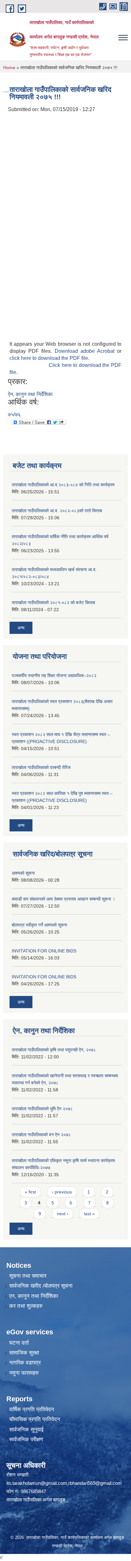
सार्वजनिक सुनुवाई (26, 1430)
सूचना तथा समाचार (27, 1276)
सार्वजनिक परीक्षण (26, 1439)
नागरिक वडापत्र (25, 1363)
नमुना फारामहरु (24, 1373)
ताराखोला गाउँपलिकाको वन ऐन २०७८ (41, 1134)
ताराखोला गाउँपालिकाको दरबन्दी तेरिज (41, 767)
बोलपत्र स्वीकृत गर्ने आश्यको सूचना (39, 924)
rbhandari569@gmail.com (95, 1483)
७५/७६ (14, 414)
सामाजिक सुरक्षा (24, 1353)
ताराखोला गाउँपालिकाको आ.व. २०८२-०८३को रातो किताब (57, 510)
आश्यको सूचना (23, 873)
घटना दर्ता (19, 1343)
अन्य (20, 627)
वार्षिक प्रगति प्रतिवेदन (31, 1409)
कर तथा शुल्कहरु (26, 1306)
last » (89, 1213)
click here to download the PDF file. (49, 358)
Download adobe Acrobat (86, 351)
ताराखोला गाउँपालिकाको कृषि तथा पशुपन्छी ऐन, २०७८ (54, 1049)
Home (9, 67)
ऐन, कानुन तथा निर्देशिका (30, 394)
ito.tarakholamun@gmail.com (36, 1483)
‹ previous (62, 1191)
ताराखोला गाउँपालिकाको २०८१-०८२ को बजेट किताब (53, 602)
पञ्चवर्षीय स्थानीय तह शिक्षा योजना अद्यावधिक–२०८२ (54, 675)
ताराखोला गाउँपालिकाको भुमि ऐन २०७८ (42, 1108)
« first (30, 1191)
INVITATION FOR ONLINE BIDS (44, 950)
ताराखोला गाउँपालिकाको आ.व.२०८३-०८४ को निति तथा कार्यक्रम (63, 484)
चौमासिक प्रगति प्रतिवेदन (34, 1419)
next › (62, 1213)
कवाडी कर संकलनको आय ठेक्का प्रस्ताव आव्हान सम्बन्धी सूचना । (63, 899)
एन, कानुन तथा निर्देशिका (33, 1296)
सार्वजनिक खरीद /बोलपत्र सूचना (40, 1286)
